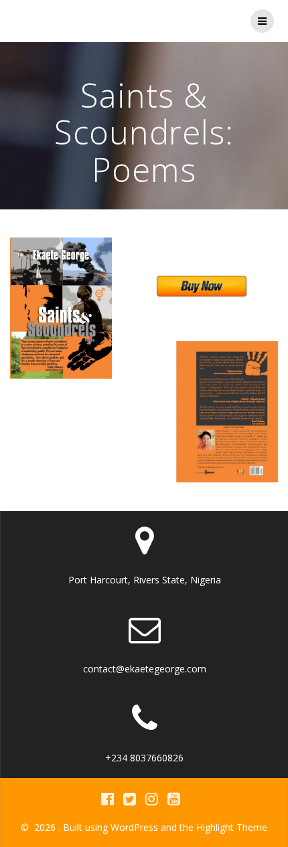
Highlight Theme (231, 827)
